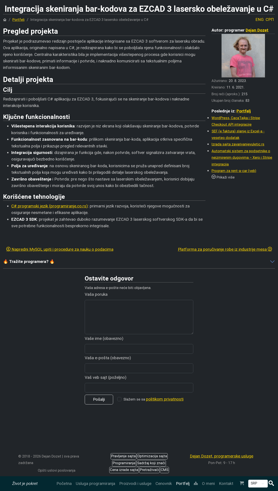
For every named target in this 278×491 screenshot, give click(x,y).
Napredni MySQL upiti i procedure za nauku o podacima (61, 249)
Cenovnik (164, 483)
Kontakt (226, 483)
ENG (259, 19)
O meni (208, 483)
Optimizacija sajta (152, 456)
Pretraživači (149, 470)
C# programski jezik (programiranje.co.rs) (49, 206)
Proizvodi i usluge (135, 483)
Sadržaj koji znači (151, 463)
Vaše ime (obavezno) (104, 338)
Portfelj (183, 483)
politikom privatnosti (165, 399)
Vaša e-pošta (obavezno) (108, 357)
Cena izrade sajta (124, 470)
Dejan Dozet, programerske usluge (221, 456)
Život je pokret (25, 483)
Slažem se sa (153, 399)
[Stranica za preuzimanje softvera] (196, 483)
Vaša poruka (96, 294)
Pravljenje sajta (123, 456)
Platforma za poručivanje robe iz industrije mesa (223, 249)
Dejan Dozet (257, 30)
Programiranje (124, 463)
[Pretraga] (271, 483)
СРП (270, 19)
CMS (164, 470)
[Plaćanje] (241, 483)
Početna (64, 483)
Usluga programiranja (95, 483)
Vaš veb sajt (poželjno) (105, 377)
